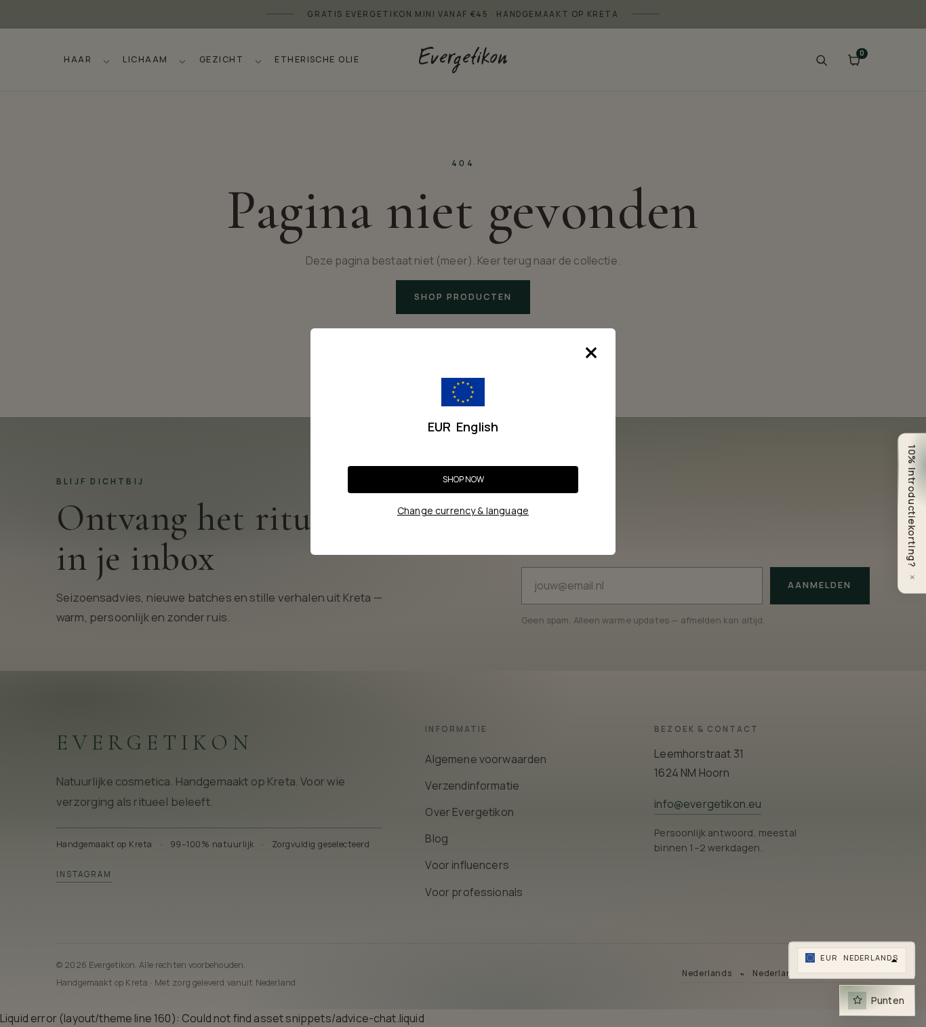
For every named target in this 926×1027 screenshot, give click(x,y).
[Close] (591, 352)
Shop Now (463, 479)
